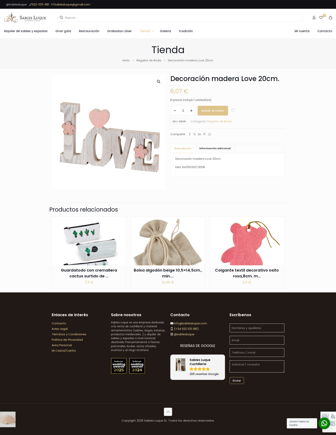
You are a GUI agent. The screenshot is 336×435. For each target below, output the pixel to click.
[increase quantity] (191, 111)
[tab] (183, 148)
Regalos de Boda (148, 60)
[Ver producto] (120, 230)
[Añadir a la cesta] (120, 222)
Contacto (59, 323)
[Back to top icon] (168, 412)
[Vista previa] (120, 247)
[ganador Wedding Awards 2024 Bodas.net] (137, 373)
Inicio (126, 60)
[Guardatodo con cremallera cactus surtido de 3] (89, 254)
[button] (159, 82)
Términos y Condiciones (69, 334)
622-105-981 (40, 4)
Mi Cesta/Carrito (64, 351)
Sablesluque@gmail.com (72, 4)
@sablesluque (183, 334)
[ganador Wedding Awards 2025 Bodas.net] (119, 373)
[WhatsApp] (209, 134)
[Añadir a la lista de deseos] (120, 238)
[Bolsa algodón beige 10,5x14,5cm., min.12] (168, 254)
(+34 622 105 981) (186, 329)
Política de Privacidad (67, 340)
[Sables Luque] (25, 17)
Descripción (182, 148)
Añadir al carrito (212, 111)
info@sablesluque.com (190, 323)
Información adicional (215, 148)
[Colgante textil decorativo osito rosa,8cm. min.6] (247, 254)
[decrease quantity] (174, 111)
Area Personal (62, 345)
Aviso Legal (60, 329)
